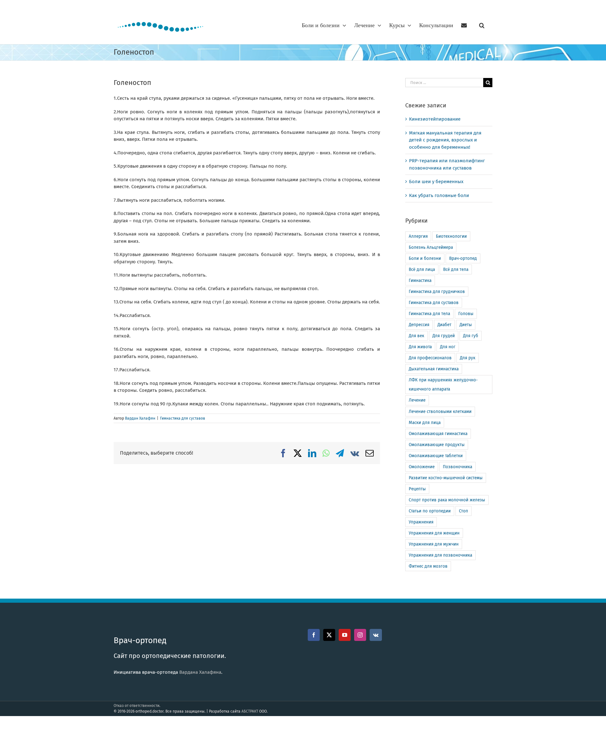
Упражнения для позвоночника (440, 555)
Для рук (467, 358)
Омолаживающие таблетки (436, 455)
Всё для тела (455, 269)
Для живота (420, 347)
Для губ (470, 335)
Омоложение (422, 466)
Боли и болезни (425, 258)
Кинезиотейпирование (434, 119)
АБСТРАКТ (249, 711)
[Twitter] (329, 635)
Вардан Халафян (140, 418)
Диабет (444, 324)
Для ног (447, 347)
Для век (416, 335)
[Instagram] (360, 635)
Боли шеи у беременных (436, 181)
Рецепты (417, 489)
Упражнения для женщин (434, 533)
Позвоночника (457, 466)
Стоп (463, 511)
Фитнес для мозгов (428, 566)
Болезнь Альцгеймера (431, 247)
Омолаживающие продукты (437, 444)
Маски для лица (425, 422)
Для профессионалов (430, 358)
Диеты (466, 324)
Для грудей (443, 335)
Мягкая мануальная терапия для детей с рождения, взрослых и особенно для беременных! (445, 140)
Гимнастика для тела (429, 313)
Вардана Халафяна (200, 672)
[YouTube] (345, 635)
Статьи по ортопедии (430, 511)
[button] (481, 25)
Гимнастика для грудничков (437, 291)
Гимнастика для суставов (182, 418)
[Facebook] (314, 635)
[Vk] (376, 635)
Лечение (417, 400)
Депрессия (419, 324)
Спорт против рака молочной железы (447, 500)
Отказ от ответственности (136, 705)
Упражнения (421, 522)
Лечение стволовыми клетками (440, 411)
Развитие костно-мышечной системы (446, 478)
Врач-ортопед (463, 258)
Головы (465, 313)
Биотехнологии (451, 236)
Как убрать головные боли (439, 195)
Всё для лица (422, 269)
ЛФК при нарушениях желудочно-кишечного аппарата (443, 384)
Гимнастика (420, 280)
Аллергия (418, 236)
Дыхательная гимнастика (434, 369)
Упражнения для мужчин (434, 544)
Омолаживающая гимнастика (438, 433)
